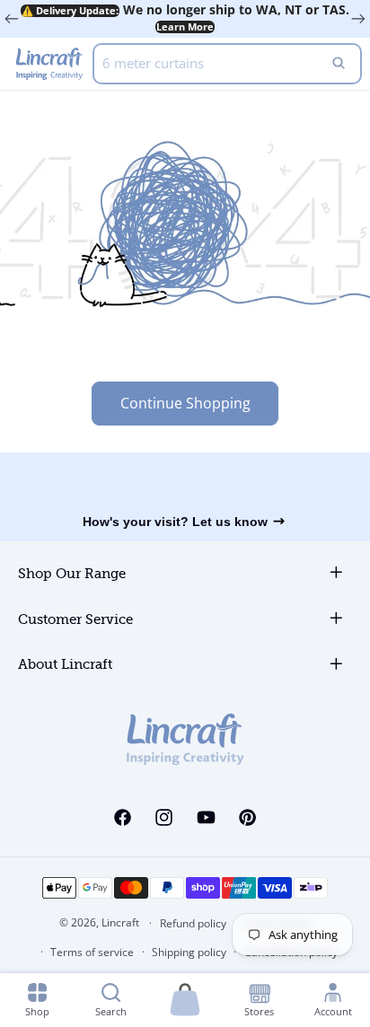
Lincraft (120, 922)
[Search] (338, 64)
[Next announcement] (358, 18)
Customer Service (75, 620)
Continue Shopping (185, 403)
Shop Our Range (72, 574)
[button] (185, 1000)
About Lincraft (65, 664)
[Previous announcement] (11, 18)
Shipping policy (189, 952)
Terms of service (92, 952)
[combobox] (227, 64)
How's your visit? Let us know (175, 521)
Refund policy (193, 923)
